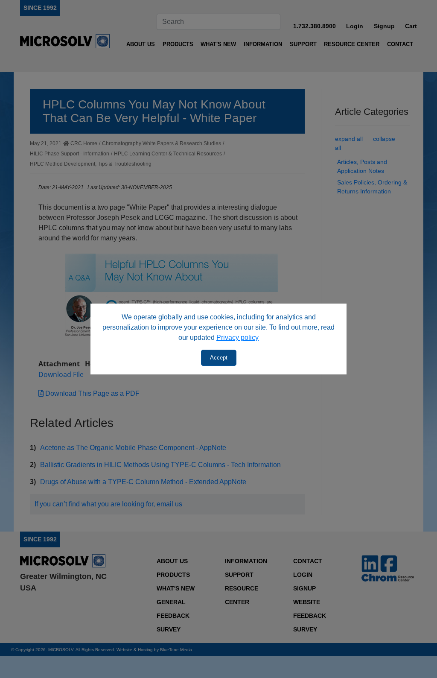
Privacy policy (237, 337)
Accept (218, 357)
